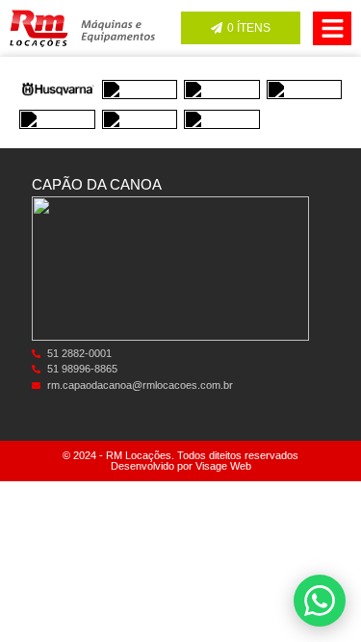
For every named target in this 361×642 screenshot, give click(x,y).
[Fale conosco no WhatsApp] (320, 601)
